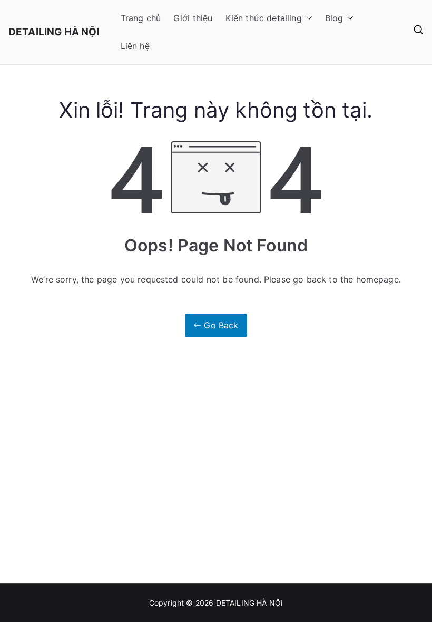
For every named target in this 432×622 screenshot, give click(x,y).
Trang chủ (141, 18)
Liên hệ (135, 46)
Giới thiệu (193, 18)
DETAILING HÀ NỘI (54, 32)
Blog (334, 18)
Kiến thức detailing (263, 18)
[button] (307, 18)
